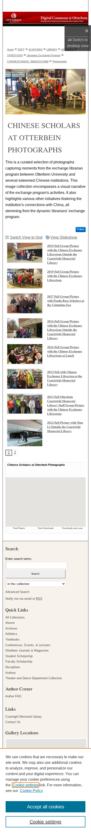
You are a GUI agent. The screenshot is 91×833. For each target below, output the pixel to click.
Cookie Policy (31, 791)
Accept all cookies (45, 806)
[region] (45, 790)
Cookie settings (25, 785)
